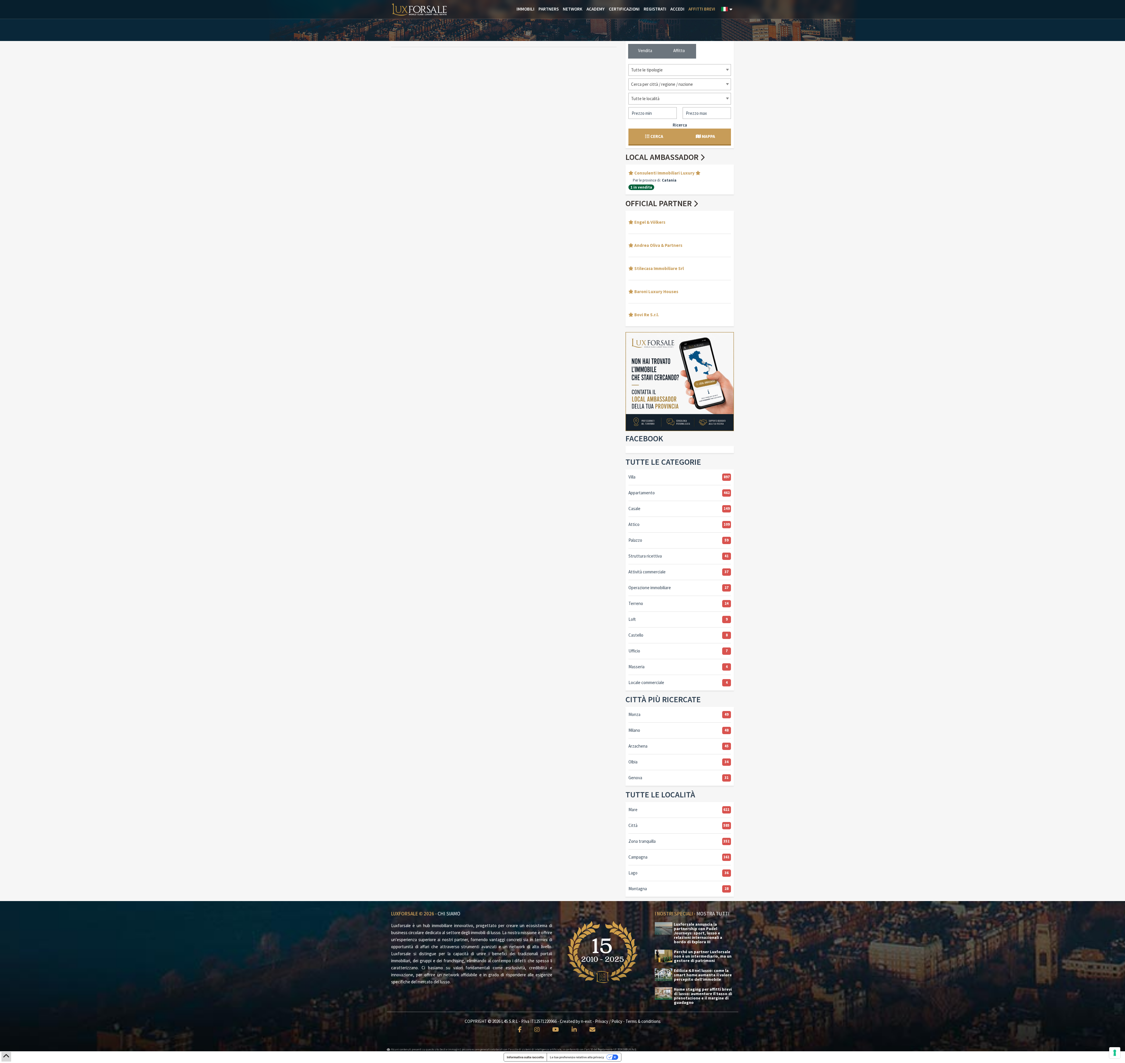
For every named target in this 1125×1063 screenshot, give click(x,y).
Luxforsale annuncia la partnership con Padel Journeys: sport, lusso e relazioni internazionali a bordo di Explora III (698, 933)
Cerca (656, 136)
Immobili (525, 9)
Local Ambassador (662, 157)
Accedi (677, 9)
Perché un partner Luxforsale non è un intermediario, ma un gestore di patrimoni (703, 956)
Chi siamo (449, 913)
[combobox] (679, 70)
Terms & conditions (643, 1021)
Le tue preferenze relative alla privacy (577, 1057)
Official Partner (659, 203)
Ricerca (680, 125)
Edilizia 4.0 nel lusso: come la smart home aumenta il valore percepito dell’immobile (703, 975)
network (572, 9)
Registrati (655, 9)
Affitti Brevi (701, 9)
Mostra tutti (712, 913)
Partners (548, 9)
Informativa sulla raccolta (525, 1057)
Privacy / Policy (608, 1021)
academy (596, 9)
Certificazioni (624, 9)
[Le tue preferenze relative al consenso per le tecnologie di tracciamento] (1114, 1052)
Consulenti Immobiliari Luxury (664, 173)
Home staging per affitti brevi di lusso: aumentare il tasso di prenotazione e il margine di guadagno (703, 996)
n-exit (586, 1021)
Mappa (708, 136)
